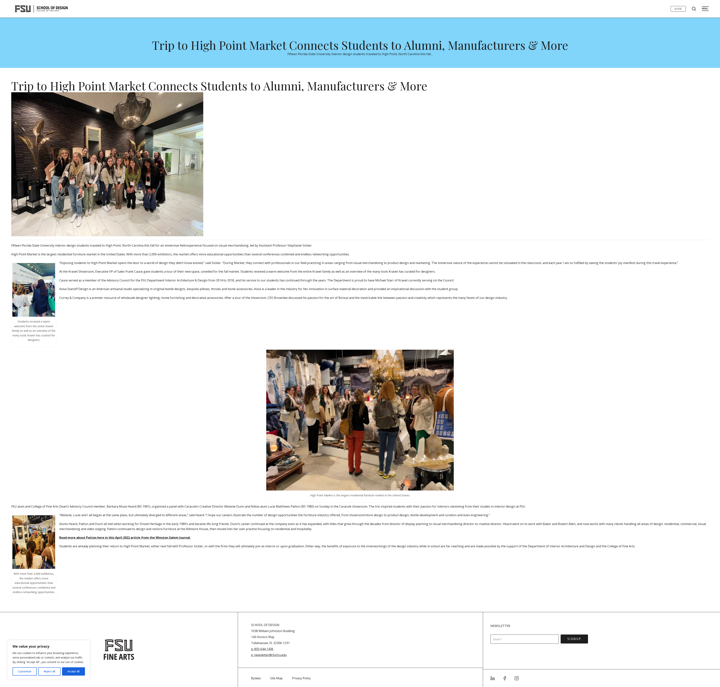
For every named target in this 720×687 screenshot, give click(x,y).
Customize (24, 671)
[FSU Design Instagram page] (516, 678)
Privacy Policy (301, 678)
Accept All (74, 671)
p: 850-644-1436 (262, 649)
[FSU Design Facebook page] (504, 678)
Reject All (49, 671)
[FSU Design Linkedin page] (492, 678)
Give (678, 8)
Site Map (276, 678)
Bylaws (256, 678)
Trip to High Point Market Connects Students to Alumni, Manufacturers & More (360, 45)
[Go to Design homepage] (41, 8)
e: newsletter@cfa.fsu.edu (269, 655)
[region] (49, 660)
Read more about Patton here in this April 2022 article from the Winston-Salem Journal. (125, 538)
